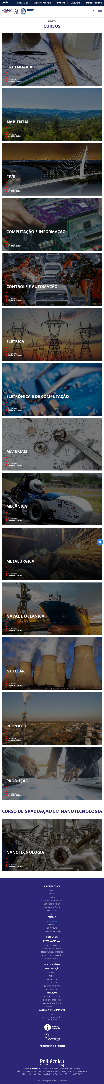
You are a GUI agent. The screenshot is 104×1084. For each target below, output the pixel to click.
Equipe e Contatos (52, 986)
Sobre (52, 890)
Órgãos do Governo (94, 3)
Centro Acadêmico (52, 907)
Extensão (52, 937)
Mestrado (52, 924)
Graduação (52, 921)
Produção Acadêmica (52, 1003)
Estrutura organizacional (52, 900)
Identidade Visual (52, 989)
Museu (52, 897)
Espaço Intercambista (52, 948)
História (52, 894)
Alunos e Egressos (52, 996)
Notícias (52, 972)
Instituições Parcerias (52, 945)
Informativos (52, 983)
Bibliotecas (52, 911)
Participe (61, 3)
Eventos (52, 976)
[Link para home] (52, 1063)
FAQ (52, 1014)
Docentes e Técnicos (52, 1000)
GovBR (5, 2)
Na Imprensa (52, 979)
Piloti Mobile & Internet (58, 1081)
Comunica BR (22, 3)
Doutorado (52, 928)
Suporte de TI (52, 1007)
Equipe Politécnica (52, 904)
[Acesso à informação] (52, 1027)
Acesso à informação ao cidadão (52, 1018)
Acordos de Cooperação (52, 955)
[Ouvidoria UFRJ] (52, 1037)
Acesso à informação (42, 3)
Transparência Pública (52, 1045)
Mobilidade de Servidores (52, 952)
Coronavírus (52, 964)
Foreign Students (52, 959)
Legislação (75, 3)
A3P (52, 914)
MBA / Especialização (52, 931)
